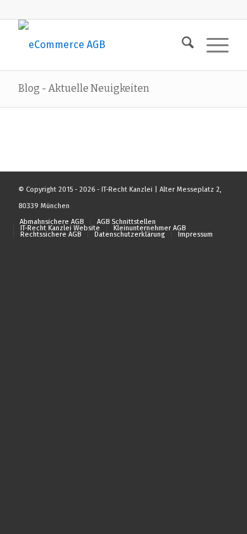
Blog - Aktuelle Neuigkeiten (83, 88)
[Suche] (181, 45)
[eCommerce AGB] (102, 45)
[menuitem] (181, 45)
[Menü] (211, 45)
